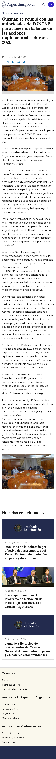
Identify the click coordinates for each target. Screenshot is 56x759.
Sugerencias (8, 742)
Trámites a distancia (12, 685)
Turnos (5, 680)
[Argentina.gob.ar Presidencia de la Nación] (19, 4)
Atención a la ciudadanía (14, 689)
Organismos (8, 713)
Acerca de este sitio (11, 733)
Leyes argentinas (10, 709)
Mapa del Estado (10, 718)
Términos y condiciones (14, 737)
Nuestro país (8, 704)
